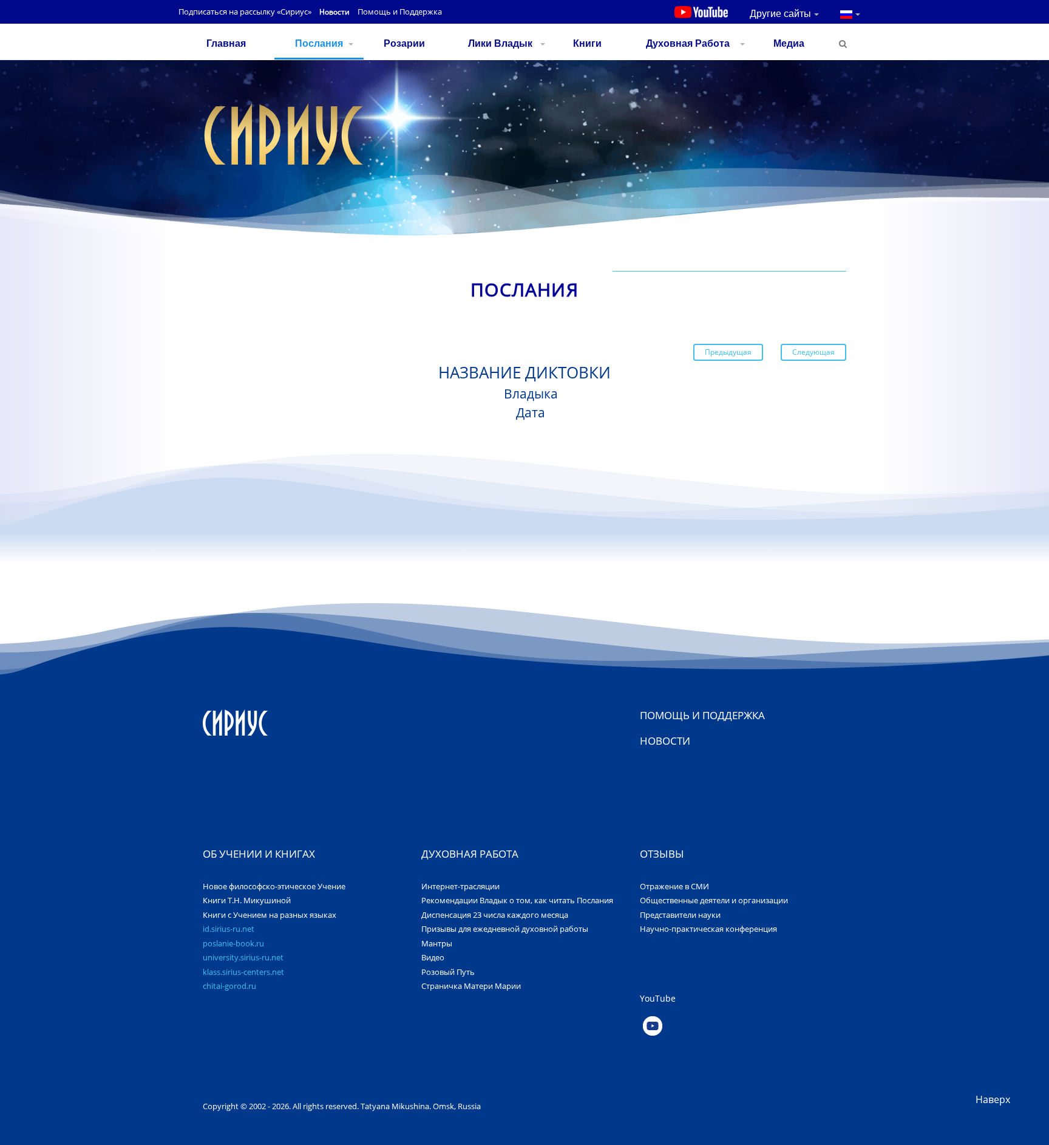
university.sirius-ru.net (243, 957)
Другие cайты (780, 14)
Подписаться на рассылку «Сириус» (244, 11)
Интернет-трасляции (460, 886)
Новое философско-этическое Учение (274, 886)
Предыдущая (728, 352)
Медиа (788, 43)
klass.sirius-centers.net (243, 971)
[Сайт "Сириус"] (235, 722)
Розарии (404, 43)
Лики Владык (500, 43)
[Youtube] (744, 1026)
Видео (432, 957)
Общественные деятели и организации (714, 900)
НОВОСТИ (665, 741)
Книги (587, 43)
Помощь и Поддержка (400, 11)
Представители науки (680, 914)
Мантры (436, 943)
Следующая (813, 352)
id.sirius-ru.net (228, 928)
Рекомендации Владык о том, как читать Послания (517, 900)
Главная (226, 43)
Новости (334, 12)
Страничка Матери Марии (471, 985)
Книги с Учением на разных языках (269, 914)
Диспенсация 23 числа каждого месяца (494, 914)
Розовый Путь (448, 971)
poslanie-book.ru (233, 943)
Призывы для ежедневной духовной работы (504, 928)
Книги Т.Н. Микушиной (247, 900)
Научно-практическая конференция (708, 928)
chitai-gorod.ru (229, 985)
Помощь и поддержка (702, 715)
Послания (319, 43)
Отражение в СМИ (674, 886)
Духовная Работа (688, 43)
